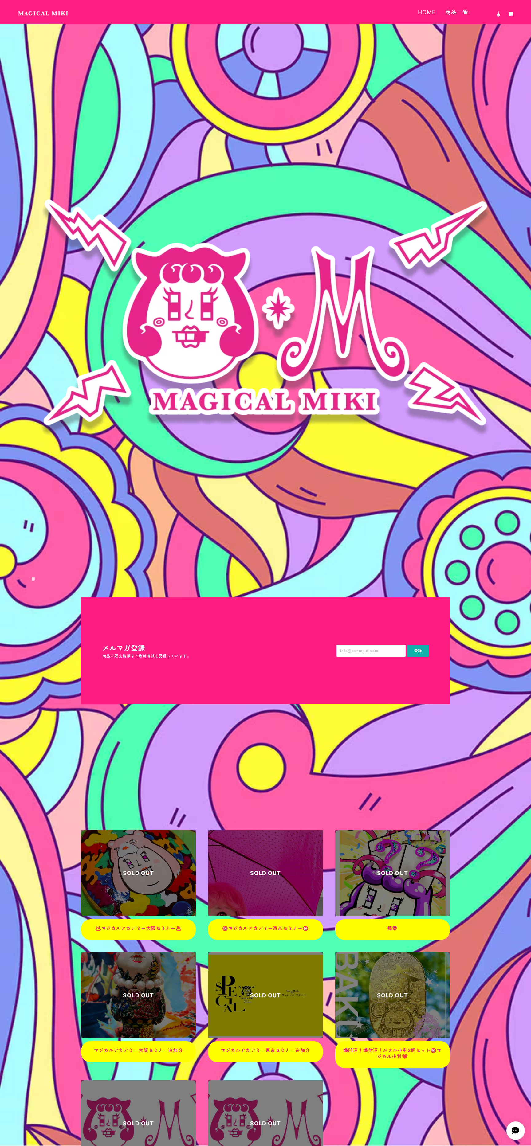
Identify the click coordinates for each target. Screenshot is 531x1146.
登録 (418, 650)
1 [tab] (33, 579)
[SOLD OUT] (138, 912)
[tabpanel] (265, 310)
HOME (427, 12)
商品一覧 (457, 12)
